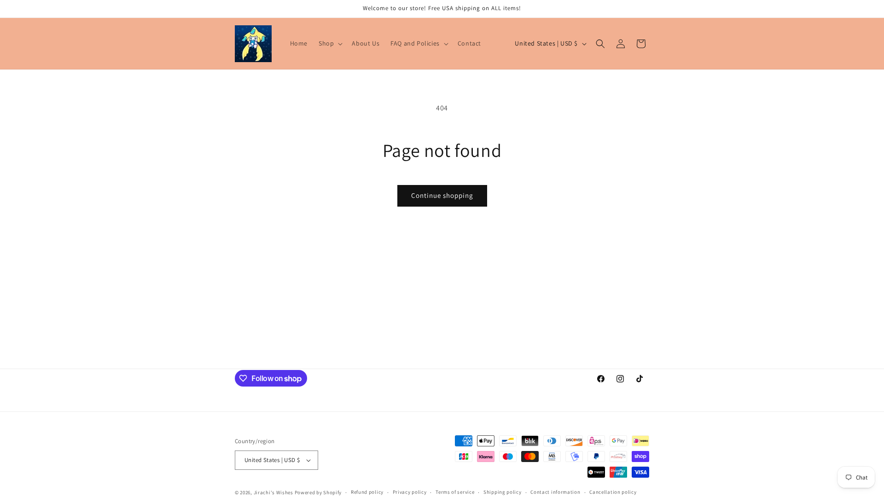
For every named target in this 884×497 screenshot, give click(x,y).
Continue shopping (442, 195)
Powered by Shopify (318, 492)
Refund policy (367, 492)
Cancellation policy (612, 492)
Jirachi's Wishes (273, 492)
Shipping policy (502, 492)
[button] (329, 43)
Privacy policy (410, 492)
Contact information (555, 492)
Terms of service (455, 492)
